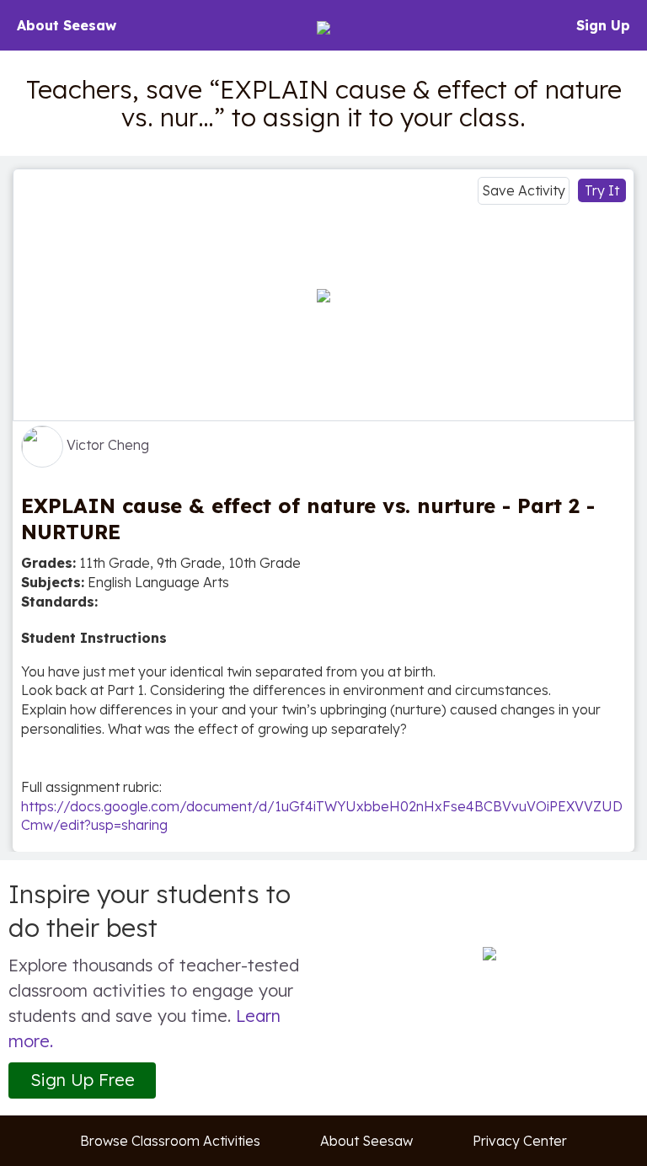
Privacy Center (520, 1140)
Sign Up (603, 25)
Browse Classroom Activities (170, 1140)
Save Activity (523, 190)
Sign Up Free (82, 1079)
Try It (602, 190)
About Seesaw (66, 25)
